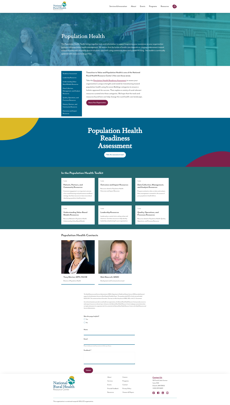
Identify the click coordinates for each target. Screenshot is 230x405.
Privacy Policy (126, 388)
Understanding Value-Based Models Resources (70, 83)
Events (142, 6)
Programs (153, 6)
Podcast (172, 393)
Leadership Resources (69, 78)
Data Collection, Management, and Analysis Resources (71, 90)
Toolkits (76, 25)
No (87, 323)
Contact (125, 385)
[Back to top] (225, 400)
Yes (87, 319)
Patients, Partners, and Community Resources (70, 105)
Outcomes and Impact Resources (70, 112)
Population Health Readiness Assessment (109, 80)
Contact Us (157, 377)
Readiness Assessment (70, 74)
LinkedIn (163, 393)
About (133, 6)
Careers (124, 377)
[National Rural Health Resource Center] (59, 6)
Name (86, 329)
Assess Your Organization (97, 103)
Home (62, 25)
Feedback (91, 350)
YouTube (167, 393)
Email (86, 339)
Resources (165, 6)
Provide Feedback (113, 388)
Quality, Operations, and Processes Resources (71, 99)
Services (110, 381)
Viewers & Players (128, 392)
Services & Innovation (118, 6)
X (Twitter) (154, 393)
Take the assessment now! (115, 155)
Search (174, 6)
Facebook (158, 393)
